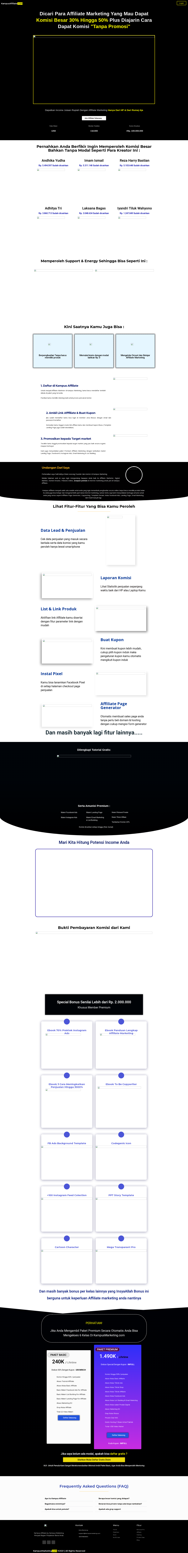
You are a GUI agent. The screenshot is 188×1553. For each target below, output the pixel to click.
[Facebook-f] (44, 1542)
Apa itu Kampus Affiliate (55, 1498)
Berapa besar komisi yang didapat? (114, 1498)
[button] (94, 69)
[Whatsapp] (53, 1542)
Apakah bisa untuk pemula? (57, 1509)
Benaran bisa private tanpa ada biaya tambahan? (120, 1504)
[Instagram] (49, 1542)
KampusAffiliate (12, 3)
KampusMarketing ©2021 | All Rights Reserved (59, 1551)
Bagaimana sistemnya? (55, 1504)
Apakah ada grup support (110, 1509)
